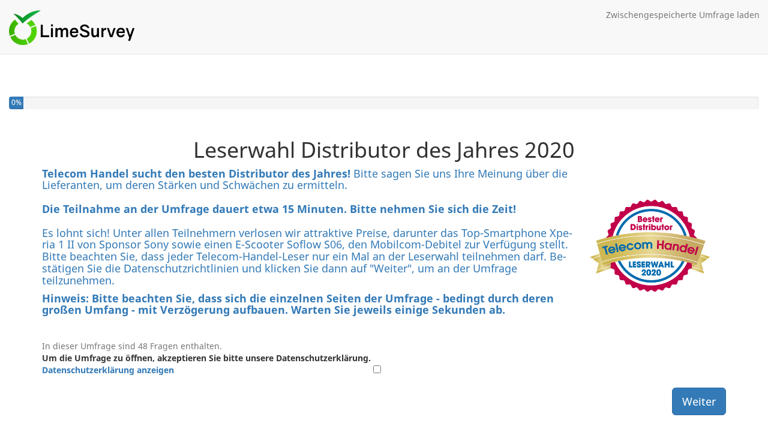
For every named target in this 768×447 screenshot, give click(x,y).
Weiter (699, 401)
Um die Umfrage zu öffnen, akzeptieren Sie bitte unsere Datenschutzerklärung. (206, 364)
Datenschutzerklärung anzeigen (108, 370)
